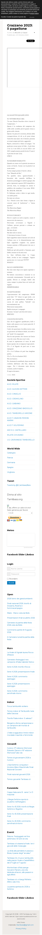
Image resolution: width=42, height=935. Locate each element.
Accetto (31, 17)
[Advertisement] (21, 101)
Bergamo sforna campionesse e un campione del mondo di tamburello (20, 725)
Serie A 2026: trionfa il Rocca (18, 667)
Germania (11, 462)
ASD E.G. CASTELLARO (16, 430)
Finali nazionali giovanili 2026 (18, 774)
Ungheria (11, 472)
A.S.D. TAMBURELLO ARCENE (19, 413)
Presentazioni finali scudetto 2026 (21, 618)
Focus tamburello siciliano (17, 706)
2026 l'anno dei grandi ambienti (19, 599)
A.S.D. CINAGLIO (14, 394)
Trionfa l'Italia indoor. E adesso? (19, 718)
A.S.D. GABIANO (14, 404)
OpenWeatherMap (28, 547)
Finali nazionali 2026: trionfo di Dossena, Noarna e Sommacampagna (19, 605)
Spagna (10, 467)
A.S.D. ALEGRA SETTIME (17, 389)
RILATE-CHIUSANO (15, 435)
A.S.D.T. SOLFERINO (15, 425)
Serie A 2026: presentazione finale (21, 672)
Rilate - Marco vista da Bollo (18, 613)
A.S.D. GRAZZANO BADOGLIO (19, 408)
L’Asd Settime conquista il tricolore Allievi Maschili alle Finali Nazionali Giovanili (20, 767)
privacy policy (34, 13)
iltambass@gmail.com (25, 925)
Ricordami (13, 579)
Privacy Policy (21, 928)
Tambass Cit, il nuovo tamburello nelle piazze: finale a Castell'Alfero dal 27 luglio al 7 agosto (20, 860)
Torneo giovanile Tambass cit (19, 779)
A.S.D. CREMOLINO (15, 399)
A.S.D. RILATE (12, 384)
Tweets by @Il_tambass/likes (19, 485)
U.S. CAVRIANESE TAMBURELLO (21, 440)
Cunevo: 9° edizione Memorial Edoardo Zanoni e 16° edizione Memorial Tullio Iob (19, 750)
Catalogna (11, 453)
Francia (10, 458)
